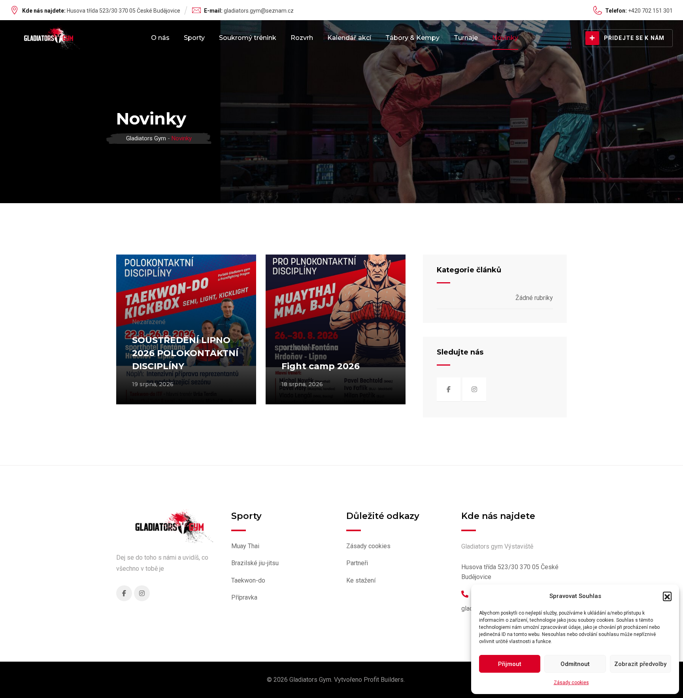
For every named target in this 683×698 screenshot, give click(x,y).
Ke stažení (360, 580)
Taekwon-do (248, 580)
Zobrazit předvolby (640, 664)
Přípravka (244, 597)
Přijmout (509, 664)
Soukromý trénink (247, 38)
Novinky (505, 38)
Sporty (194, 38)
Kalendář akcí (349, 38)
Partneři (357, 563)
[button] (667, 596)
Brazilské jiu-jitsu (255, 563)
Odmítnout (575, 664)
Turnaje (466, 38)
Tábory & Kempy (412, 38)
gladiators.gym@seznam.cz (259, 11)
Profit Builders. (384, 679)
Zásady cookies (571, 682)
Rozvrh (302, 38)
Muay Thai (245, 546)
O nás (160, 38)
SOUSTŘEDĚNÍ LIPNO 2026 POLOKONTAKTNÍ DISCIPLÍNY (185, 353)
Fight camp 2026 (320, 366)
